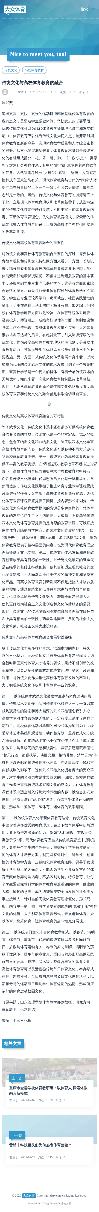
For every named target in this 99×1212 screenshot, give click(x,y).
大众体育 (15, 9)
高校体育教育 (34, 70)
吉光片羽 (66, 1203)
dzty (11, 92)
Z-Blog (45, 1203)
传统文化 (10, 70)
